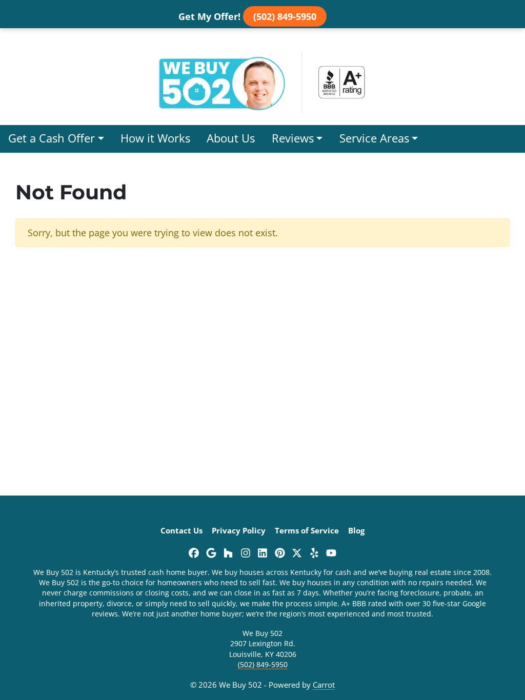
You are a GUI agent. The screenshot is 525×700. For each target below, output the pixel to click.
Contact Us (181, 530)
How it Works (155, 138)
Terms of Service (307, 530)
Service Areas (374, 138)
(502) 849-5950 (284, 16)
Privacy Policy (239, 530)
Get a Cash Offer (51, 138)
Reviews (293, 138)
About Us (231, 138)
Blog (356, 530)
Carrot (324, 685)
